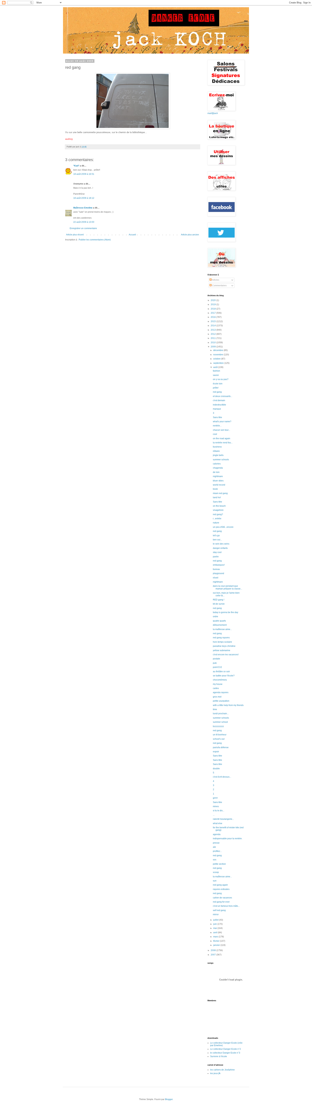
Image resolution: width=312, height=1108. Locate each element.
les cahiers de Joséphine (222, 1069)
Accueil (132, 234)
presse (216, 843)
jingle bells (218, 455)
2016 (213, 317)
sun (214, 880)
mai (215, 928)
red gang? (218, 514)
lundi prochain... (221, 713)
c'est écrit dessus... (222, 777)
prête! (215, 388)
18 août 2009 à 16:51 (83, 174)
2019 (213, 304)
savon (216, 375)
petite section (219, 864)
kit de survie (219, 604)
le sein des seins (221, 544)
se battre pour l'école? (224, 675)
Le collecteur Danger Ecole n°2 (225, 1049)
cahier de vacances (222, 897)
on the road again (221, 438)
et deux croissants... (222, 396)
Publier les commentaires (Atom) (95, 239)
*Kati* (76, 165)
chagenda (218, 468)
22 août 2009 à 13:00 (83, 222)
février (216, 941)
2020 (213, 300)
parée (216, 556)
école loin (217, 383)
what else (217, 823)
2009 (213, 346)
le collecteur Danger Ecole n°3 (225, 1053)
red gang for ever (221, 902)
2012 (213, 334)
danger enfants (220, 548)
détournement (220, 625)
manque (217, 409)
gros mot (217, 696)
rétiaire (216, 451)
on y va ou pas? (220, 379)
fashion (216, 371)
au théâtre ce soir (221, 671)
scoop (216, 872)
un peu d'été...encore (223, 527)
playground (218, 573)
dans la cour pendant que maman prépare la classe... (227, 587)
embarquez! (219, 565)
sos (214, 859)
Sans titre (217, 417)
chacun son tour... (221, 430)
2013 (213, 330)
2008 (213, 950)
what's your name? (222, 421)
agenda (216, 834)
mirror (216, 914)
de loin (216, 472)
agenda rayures (220, 692)
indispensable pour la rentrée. (227, 838)
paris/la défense (221, 747)
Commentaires (219, 285)
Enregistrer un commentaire (83, 228)
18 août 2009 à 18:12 (83, 198)
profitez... (217, 851)
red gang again (220, 885)
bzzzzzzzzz (218, 726)
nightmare (218, 476)
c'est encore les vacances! (226, 654)
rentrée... (217, 425)
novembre (218, 354)
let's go (216, 535)
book (215, 489)
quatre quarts (219, 621)
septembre (218, 363)
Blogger (169, 1099)
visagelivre (218, 510)
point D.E (217, 667)
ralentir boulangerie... (223, 819)
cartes (216, 688)
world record (219, 485)
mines (216, 806)
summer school (220, 722)
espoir (216, 751)
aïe (214, 847)
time (215, 709)
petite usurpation (221, 701)
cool (215, 434)
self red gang (219, 910)
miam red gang (220, 493)
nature (216, 522)
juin (215, 924)
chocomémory (220, 680)
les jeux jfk (215, 1073)
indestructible (219, 404)
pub (215, 663)
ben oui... (217, 539)
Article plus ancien (190, 234)
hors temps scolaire (222, 642)
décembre (218, 350)
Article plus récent (75, 234)
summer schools (221, 459)
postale (216, 658)
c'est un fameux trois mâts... (226, 906)
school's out (218, 739)
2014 (213, 325)
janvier (216, 945)
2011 (213, 338)
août (215, 367)
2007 (213, 954)
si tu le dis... (218, 810)
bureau (216, 569)
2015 (213, 321)
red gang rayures (221, 637)
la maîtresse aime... (222, 629)
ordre (215, 616)
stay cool (217, 552)
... (213, 815)
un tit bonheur (219, 734)
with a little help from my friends (228, 705)
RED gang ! (218, 599)
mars (216, 936)
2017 (213, 313)
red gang (217, 392)
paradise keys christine (224, 646)
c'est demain (219, 400)
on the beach (219, 506)
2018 (213, 309)
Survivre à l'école (218, 1056)
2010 (213, 342)
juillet (216, 920)
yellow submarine (221, 650)
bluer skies (218, 480)
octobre (217, 358)
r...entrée (217, 518)
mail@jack (212, 113)
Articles (215, 280)
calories (217, 463)
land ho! (217, 497)
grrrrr (215, 798)
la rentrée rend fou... (223, 442)
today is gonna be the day (225, 612)
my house (217, 684)
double (216, 768)
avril (215, 932)
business (217, 447)
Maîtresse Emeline (82, 208)
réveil (215, 577)
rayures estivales (221, 889)
